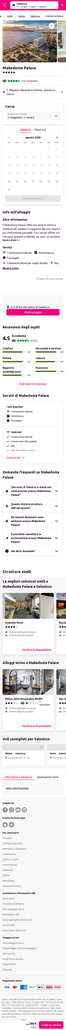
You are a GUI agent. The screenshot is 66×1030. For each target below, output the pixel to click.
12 (25, 165)
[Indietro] (9, 137)
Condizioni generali (12, 843)
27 (33, 181)
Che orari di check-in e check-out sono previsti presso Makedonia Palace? (31, 491)
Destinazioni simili (47, 777)
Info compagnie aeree (13, 909)
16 (57, 165)
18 (17, 173)
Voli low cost (9, 953)
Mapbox (42, 279)
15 (49, 165)
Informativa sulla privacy (14, 848)
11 (17, 165)
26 (25, 181)
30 (57, 181)
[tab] (18, 777)
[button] (30, 41)
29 (49, 181)
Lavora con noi (10, 864)
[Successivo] (57, 137)
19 (25, 173)
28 (41, 181)
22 (49, 173)
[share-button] (51, 25)
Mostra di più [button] (14, 457)
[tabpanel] (33, 789)
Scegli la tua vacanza (13, 959)
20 (33, 173)
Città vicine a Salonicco (18, 777)
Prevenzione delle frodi (14, 930)
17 (9, 173)
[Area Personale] (62, 5)
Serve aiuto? (9, 898)
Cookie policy (9, 854)
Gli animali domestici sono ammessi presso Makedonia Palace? (28, 521)
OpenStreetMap (56, 279)
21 (41, 173)
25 (17, 181)
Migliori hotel (9, 964)
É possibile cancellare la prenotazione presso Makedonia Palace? (31, 538)
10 (9, 165)
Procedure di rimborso (14, 904)
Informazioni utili (11, 914)
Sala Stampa (9, 880)
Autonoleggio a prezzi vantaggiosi (20, 948)
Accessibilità (9, 925)
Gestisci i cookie (10, 859)
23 (57, 173)
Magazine (7, 969)
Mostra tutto (11, 268)
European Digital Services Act (17, 920)
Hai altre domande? (23, 551)
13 (33, 165)
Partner (6, 875)
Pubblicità (7, 870)
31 (9, 189)
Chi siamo (7, 838)
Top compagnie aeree (13, 943)
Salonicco (35, 16)
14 (41, 165)
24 (9, 181)
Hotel (10, 16)
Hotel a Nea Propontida (17, 788)
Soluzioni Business (12, 886)
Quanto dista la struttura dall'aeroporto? (26, 506)
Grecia (21, 16)
